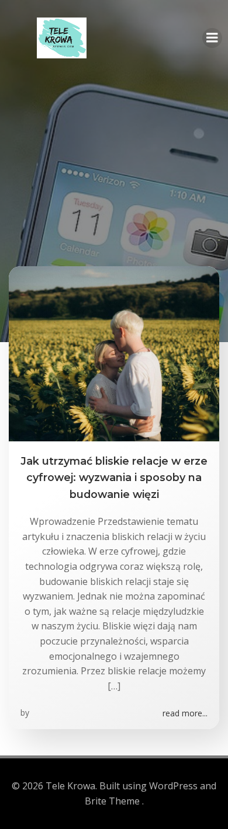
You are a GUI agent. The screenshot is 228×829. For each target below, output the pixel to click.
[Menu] (212, 38)
